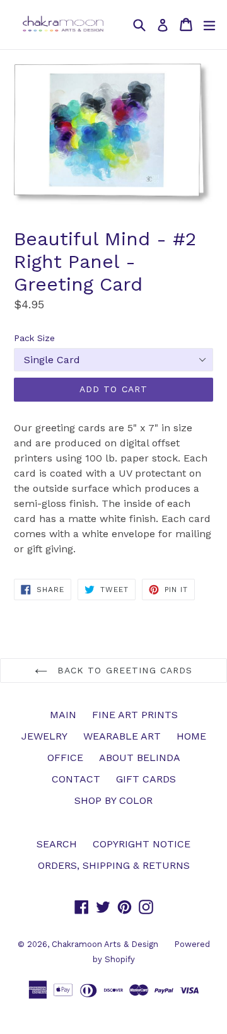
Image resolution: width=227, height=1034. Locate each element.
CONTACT (76, 779)
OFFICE (65, 758)
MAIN (63, 715)
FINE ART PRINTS (135, 715)
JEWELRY (44, 736)
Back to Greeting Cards (123, 670)
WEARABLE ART (122, 736)
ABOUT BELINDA (139, 758)
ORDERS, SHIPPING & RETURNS (114, 865)
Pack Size (34, 338)
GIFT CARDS (146, 779)
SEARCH (57, 844)
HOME (191, 736)
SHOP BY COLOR (113, 800)
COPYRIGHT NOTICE (141, 844)
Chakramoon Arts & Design (105, 944)
